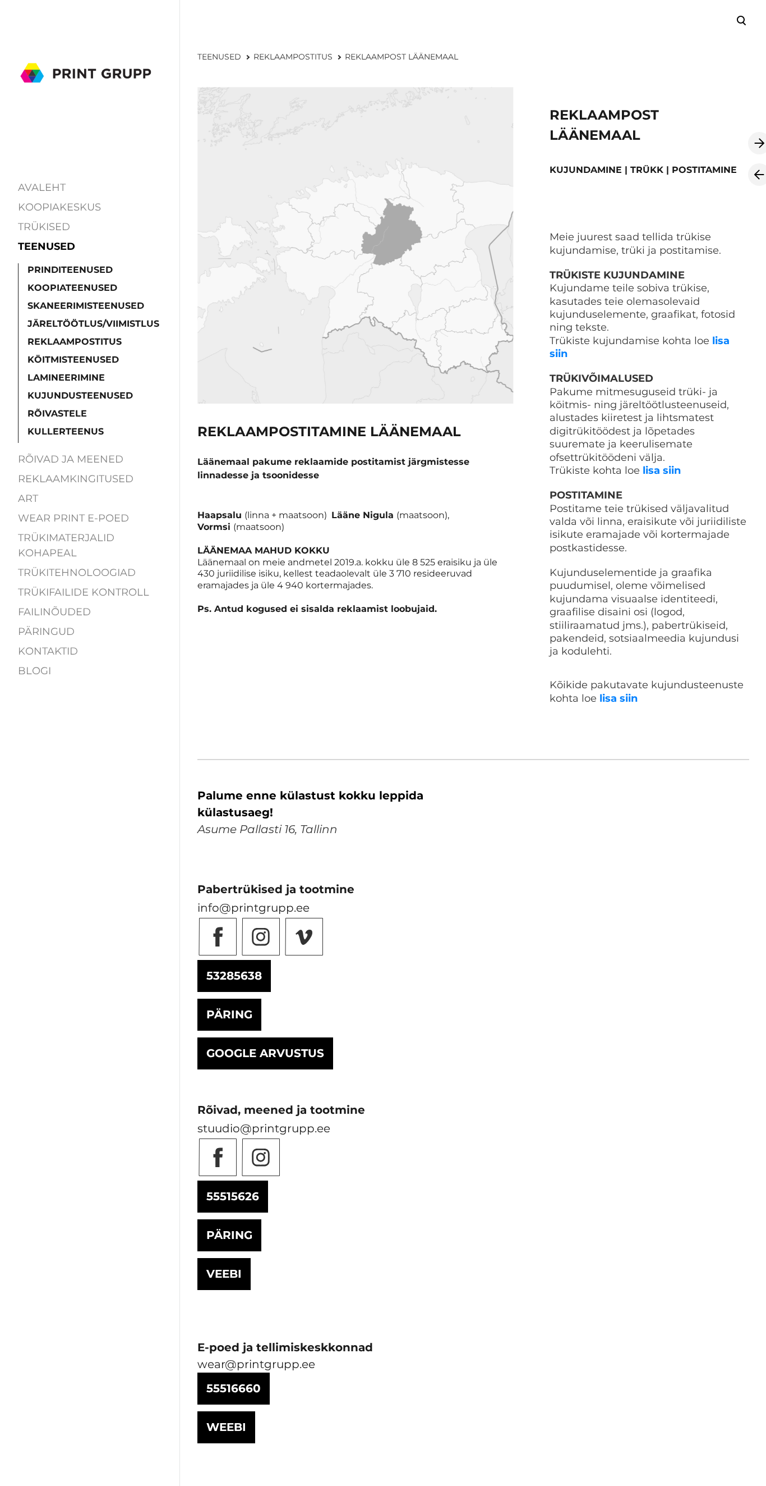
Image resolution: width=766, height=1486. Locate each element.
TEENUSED (46, 246)
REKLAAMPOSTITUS (74, 341)
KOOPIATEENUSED (72, 287)
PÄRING (229, 1014)
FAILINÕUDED (54, 612)
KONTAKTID (48, 651)
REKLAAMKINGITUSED (75, 479)
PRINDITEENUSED (70, 269)
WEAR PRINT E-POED (73, 518)
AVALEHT (42, 187)
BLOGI (34, 671)
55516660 (233, 1388)
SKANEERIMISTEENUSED (85, 305)
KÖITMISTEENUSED (73, 359)
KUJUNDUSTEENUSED (80, 395)
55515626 (232, 1196)
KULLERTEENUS (65, 431)
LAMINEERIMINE (66, 377)
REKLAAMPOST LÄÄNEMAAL (401, 57)
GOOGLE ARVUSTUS (265, 1053)
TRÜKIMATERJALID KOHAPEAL (66, 545)
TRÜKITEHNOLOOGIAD (77, 572)
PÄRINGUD (46, 631)
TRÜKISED (44, 227)
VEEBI (224, 1274)
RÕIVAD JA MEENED (70, 459)
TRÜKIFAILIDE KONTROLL (83, 592)
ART (28, 498)
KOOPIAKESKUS (59, 207)
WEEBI (226, 1427)
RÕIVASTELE (57, 413)
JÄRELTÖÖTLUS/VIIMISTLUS (93, 323)
